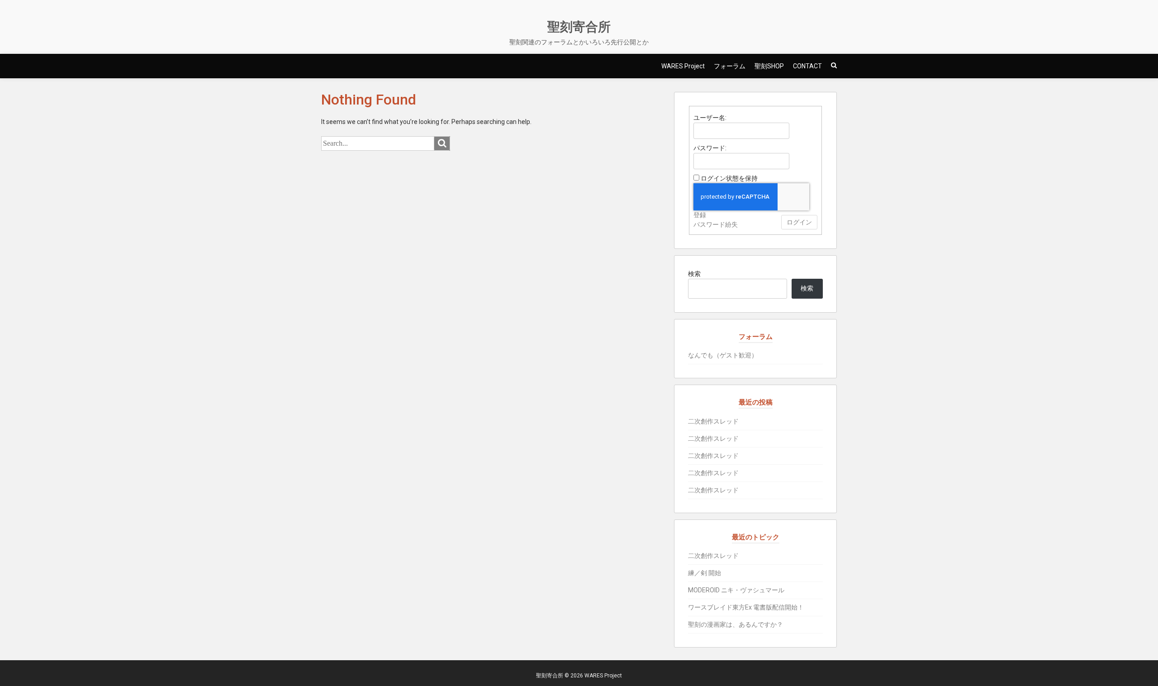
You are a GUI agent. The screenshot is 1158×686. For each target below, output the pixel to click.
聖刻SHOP (769, 66)
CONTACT (807, 66)
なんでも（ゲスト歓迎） (723, 355)
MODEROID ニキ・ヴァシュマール (736, 590)
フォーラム (729, 66)
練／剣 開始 (704, 572)
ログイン (799, 222)
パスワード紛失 (715, 224)
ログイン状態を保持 (729, 178)
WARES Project (683, 66)
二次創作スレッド (713, 421)
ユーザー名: (709, 117)
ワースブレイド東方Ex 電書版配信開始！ (746, 607)
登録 (699, 215)
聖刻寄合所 (579, 26)
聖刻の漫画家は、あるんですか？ (735, 624)
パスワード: (709, 148)
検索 (694, 273)
